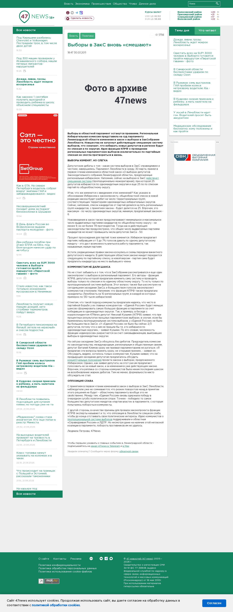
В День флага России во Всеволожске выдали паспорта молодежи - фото (34, 229)
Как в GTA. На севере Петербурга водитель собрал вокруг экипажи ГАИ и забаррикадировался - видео (36, 192)
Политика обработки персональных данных (67, 568)
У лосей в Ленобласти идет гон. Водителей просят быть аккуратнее (192, 115)
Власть (68, 4)
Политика (87, 36)
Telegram (106, 558)
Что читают (207, 30)
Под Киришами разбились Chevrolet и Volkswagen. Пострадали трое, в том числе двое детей (36, 44)
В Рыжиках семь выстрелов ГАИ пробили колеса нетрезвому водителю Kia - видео (191, 87)
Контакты (59, 559)
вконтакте (72, 12)
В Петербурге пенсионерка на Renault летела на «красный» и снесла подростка (36, 330)
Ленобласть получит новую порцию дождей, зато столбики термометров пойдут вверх (34, 310)
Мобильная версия (67, 12)
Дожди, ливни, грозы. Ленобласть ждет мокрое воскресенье (190, 42)
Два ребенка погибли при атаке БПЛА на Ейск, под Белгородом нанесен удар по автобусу (36, 248)
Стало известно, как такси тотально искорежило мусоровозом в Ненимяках (34, 291)
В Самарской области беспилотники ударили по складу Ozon (190, 72)
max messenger (81, 12)
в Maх (126, 446)
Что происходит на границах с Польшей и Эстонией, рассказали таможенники (35, 476)
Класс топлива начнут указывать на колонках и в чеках (34, 458)
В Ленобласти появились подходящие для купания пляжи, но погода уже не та (34, 404)
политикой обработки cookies (56, 605)
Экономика (82, 4)
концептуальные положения (84, 360)
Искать (217, 3)
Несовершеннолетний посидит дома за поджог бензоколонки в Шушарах (33, 211)
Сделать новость (81, 18)
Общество (120, 4)
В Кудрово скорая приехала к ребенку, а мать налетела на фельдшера (193, 102)
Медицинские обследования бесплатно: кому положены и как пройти (192, 129)
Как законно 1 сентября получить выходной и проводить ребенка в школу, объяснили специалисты (35, 103)
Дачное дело (147, 4)
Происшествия (101, 4)
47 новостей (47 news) (139, 559)
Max (111, 558)
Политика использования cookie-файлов (65, 572)
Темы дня (182, 30)
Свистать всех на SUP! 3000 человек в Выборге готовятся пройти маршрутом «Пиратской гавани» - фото (194, 57)
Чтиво (133, 4)
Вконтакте (101, 558)
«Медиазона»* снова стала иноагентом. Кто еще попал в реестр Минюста (36, 422)
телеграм (76, 12)
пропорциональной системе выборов (90, 420)
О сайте (43, 559)
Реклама (75, 559)
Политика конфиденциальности (59, 565)
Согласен (214, 603)
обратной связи (128, 451)
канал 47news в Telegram (105, 446)
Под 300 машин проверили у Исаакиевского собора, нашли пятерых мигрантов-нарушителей (36, 64)
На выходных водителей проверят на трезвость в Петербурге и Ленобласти (34, 440)
